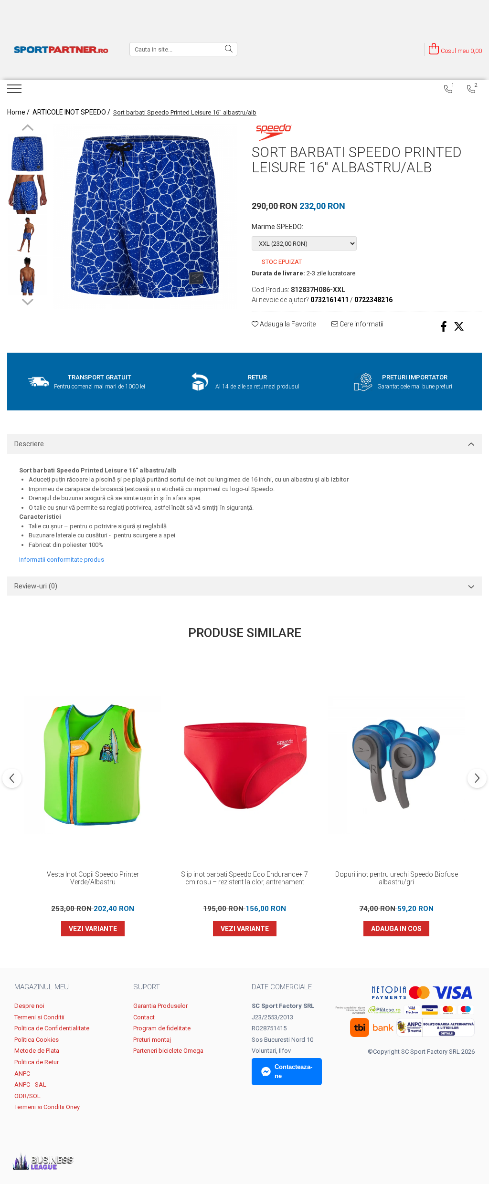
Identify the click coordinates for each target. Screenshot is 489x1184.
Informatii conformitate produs (61, 559)
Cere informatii (360, 324)
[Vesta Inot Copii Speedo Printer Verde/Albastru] (92, 765)
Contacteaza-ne (293, 1071)
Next (27, 300)
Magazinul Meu (41, 987)
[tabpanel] (145, 216)
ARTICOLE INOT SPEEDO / (72, 112)
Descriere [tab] (29, 444)
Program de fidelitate (162, 1028)
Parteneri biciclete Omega (168, 1050)
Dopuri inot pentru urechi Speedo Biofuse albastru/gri (396, 878)
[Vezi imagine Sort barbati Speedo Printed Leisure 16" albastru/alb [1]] (27, 194)
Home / (19, 112)
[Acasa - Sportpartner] (61, 49)
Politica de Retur (36, 1062)
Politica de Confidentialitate (51, 1028)
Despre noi (29, 1005)
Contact (144, 1017)
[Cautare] (228, 49)
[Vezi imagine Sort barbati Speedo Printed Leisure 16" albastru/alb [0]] (27, 154)
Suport (146, 987)
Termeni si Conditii (39, 1017)
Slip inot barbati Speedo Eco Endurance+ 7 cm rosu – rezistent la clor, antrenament (244, 878)
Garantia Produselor (160, 1005)
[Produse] (15, 91)
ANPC (22, 1073)
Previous (27, 129)
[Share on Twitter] (459, 327)
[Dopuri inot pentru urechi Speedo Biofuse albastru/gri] (396, 765)
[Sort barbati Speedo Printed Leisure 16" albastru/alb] (145, 216)
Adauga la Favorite (287, 324)
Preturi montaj (152, 1039)
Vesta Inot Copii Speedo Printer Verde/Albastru (93, 878)
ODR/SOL (27, 1096)
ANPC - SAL (30, 1084)
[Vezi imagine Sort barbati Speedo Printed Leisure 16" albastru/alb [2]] (27, 235)
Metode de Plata (36, 1050)
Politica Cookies (36, 1039)
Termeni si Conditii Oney (47, 1107)
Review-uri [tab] (35, 586)
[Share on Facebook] (443, 327)
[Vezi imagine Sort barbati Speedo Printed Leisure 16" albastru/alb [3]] (27, 275)
